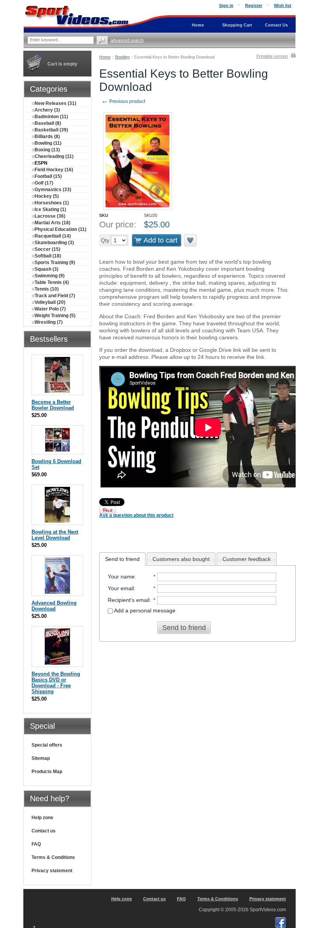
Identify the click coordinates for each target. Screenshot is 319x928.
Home (104, 57)
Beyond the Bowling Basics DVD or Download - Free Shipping (56, 682)
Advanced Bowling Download (54, 606)
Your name (121, 576)
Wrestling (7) (49, 322)
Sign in (226, 5)
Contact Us (276, 25)
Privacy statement (52, 870)
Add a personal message (144, 610)
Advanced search (127, 40)
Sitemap (41, 758)
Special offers (47, 745)
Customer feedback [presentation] (247, 559)
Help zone (42, 817)
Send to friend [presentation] (122, 559)
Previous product (123, 101)
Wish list (282, 5)
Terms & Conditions (53, 857)
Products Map (47, 771)
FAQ (36, 844)
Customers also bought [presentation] (181, 559)
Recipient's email (128, 600)
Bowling (122, 57)
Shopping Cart (237, 25)
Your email (121, 588)
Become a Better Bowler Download (53, 405)
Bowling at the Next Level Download (55, 535)
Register (253, 5)
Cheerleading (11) (54, 156)
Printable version (272, 56)
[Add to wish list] (190, 240)
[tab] (122, 559)
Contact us (44, 831)
